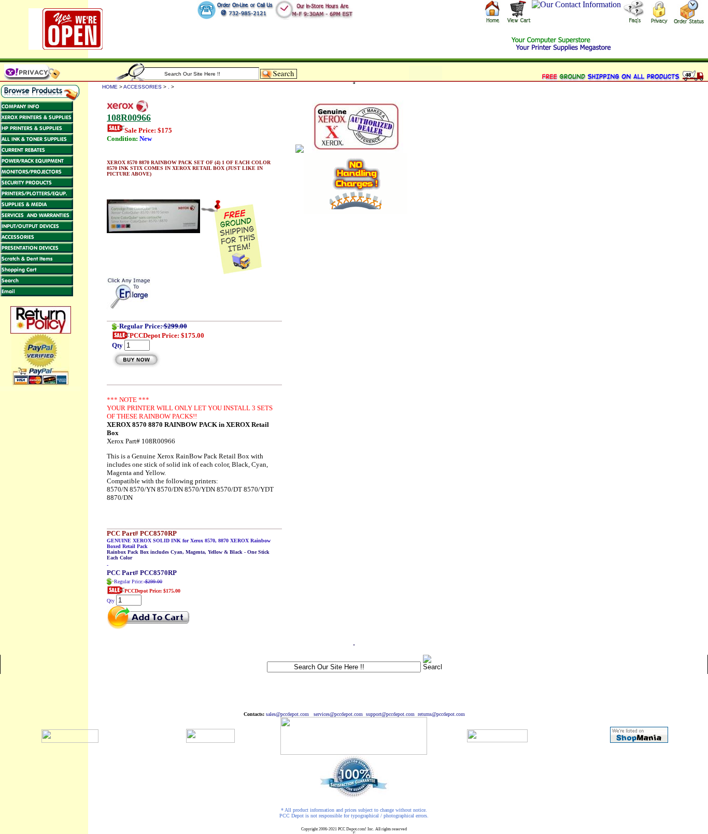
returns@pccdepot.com (441, 714)
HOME (110, 87)
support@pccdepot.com (390, 714)
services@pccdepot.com (338, 714)
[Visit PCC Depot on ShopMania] (639, 740)
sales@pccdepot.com (287, 714)
